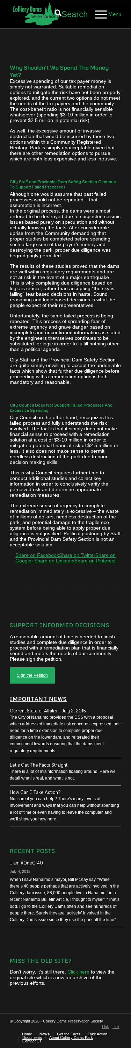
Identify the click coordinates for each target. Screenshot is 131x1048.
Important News (38, 698)
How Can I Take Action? (35, 792)
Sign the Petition (32, 675)
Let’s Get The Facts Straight (38, 765)
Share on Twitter (77, 555)
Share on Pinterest (95, 561)
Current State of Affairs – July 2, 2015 (48, 710)
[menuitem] (68, 14)
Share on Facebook (37, 555)
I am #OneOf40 (26, 863)
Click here (78, 972)
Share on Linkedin (54, 561)
